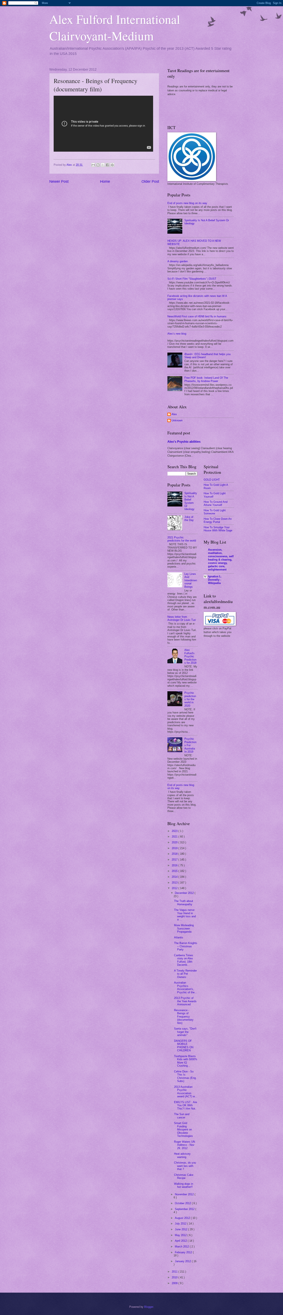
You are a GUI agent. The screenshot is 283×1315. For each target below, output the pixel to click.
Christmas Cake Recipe (183, 1176)
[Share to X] (103, 165)
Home (105, 181)
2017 (175, 859)
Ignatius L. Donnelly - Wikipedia (215, 580)
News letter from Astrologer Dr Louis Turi (181, 618)
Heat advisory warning (182, 1155)
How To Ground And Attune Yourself (215, 503)
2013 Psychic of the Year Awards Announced (185, 1001)
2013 (175, 882)
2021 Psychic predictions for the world (181, 539)
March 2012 (182, 1246)
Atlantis (178, 937)
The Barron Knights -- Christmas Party (185, 946)
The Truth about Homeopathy (183, 902)
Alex (174, 414)
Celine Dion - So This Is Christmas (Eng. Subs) (185, 1076)
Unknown (177, 420)
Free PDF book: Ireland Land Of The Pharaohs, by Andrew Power (206, 379)
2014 (175, 876)
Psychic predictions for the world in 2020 (190, 699)
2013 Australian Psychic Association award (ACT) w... (185, 1091)
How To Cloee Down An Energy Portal (218, 520)
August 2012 (183, 1218)
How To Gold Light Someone (215, 512)
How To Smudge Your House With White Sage (218, 529)
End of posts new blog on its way (187, 203)
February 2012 (184, 1252)
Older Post (150, 181)
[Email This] (93, 165)
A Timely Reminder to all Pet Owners (185, 974)
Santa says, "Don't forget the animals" (185, 1032)
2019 (175, 848)
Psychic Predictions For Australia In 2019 (190, 745)
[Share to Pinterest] (112, 165)
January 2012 (183, 1261)
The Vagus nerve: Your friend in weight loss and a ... (185, 914)
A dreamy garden (177, 261)
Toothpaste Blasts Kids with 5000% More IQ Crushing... (185, 1061)
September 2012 (185, 1209)
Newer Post (59, 181)
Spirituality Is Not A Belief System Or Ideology (190, 501)
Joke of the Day (189, 518)
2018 (175, 853)
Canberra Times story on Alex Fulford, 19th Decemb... (183, 960)
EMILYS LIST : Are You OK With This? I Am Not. (185, 1105)
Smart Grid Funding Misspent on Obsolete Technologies (183, 1129)
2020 (175, 842)
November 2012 (185, 1194)
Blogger (148, 1306)
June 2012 (181, 1229)
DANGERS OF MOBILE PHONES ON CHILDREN (183, 1045)
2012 (175, 888)
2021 (175, 836)
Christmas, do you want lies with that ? (185, 1166)
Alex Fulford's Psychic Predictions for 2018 (190, 656)
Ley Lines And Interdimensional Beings (190, 580)
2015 (175, 871)
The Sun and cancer (181, 1116)
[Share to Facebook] (107, 165)
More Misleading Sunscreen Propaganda (184, 928)
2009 (175, 1283)
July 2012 (181, 1223)
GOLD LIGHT (212, 479)
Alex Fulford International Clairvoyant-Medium (114, 27)
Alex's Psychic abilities (184, 441)
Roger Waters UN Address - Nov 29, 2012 (184, 1145)
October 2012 (183, 1203)
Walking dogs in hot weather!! (183, 1185)
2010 (175, 1277)
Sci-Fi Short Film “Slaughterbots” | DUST (191, 278)
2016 (175, 865)
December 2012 (185, 892)
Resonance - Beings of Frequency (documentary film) (184, 1017)
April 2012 (181, 1240)
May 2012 (181, 1235)
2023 (175, 831)
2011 (175, 1271)
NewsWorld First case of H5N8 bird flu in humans (196, 316)
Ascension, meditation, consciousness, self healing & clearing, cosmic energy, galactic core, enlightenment (220, 559)
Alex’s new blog (176, 333)
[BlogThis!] (98, 165)
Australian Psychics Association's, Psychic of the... (185, 987)
